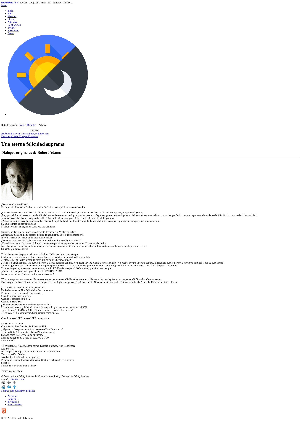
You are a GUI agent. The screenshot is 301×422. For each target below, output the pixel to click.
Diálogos (31, 125)
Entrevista (33, 136)
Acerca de (13, 396)
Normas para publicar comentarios (18, 390)
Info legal (12, 401)
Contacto (12, 399)
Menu (4, 5)
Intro (10, 13)
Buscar (35, 130)
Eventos (12, 27)
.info (9, 2)
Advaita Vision (17, 379)
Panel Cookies (15, 404)
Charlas (24, 133)
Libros (11, 19)
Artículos (12, 22)
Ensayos (33, 133)
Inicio (10, 10)
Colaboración (14, 25)
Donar (11, 33)
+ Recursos (13, 30)
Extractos (15, 133)
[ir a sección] (9, 383)
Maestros (12, 16)
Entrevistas (43, 133)
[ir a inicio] (3, 383)
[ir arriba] (14, 383)
